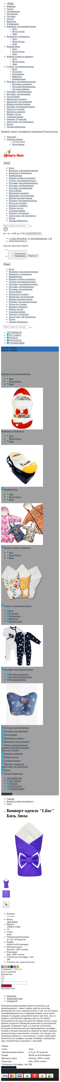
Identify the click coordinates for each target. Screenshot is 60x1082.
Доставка (11, 16)
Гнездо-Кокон (13, 96)
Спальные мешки (15, 117)
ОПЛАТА (13, 338)
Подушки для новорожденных (21, 81)
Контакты (11, 21)
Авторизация (18, 142)
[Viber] (14, 967)
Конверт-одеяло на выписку (20, 56)
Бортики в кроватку (16, 111)
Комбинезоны (13, 46)
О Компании (13, 24)
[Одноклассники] (5, 967)
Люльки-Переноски (16, 127)
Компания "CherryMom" (12, 1070)
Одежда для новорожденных (20, 66)
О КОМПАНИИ (17, 343)
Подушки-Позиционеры (23, 86)
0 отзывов (11, 916)
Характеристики (14, 998)
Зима (14, 34)
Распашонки (18, 74)
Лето (14, 29)
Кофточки (17, 76)
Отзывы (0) (12, 1001)
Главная (10, 799)
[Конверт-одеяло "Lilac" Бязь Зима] (29, 876)
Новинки (11, 6)
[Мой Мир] (8, 967)
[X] (11, 967)
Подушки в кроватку (22, 84)
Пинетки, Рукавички (17, 119)
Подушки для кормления (18, 94)
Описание (11, 996)
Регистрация (18, 144)
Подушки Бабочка (21, 89)
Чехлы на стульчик (16, 109)
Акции (10, 9)
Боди (14, 69)
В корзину (6, 986)
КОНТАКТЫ (15, 340)
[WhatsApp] (17, 967)
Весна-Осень (18, 31)
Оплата (10, 19)
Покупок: (32, 256)
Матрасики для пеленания (19, 101)
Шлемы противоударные (18, 104)
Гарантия (46, 1070)
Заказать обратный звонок (15, 246)
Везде (11, 168)
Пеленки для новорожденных (21, 106)
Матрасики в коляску (17, 99)
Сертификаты (13, 11)
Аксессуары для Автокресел (20, 122)
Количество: (7, 974)
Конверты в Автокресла (18, 36)
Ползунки (17, 71)
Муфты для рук (14, 114)
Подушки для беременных (19, 91)
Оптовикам (12, 14)
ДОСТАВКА (15, 335)
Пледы (10, 124)
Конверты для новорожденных (21, 26)
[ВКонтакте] (2, 967)
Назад (10, 4)
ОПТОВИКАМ (14, 332)
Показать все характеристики (21, 962)
